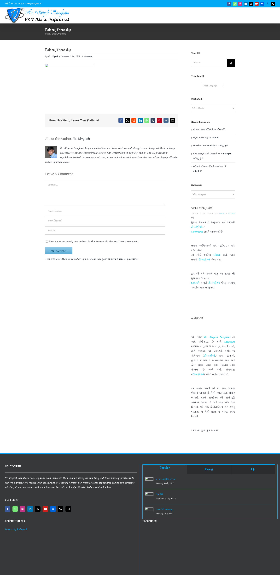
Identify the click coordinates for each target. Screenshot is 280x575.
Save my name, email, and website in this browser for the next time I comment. (93, 242)
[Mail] (68, 509)
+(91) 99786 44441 (14, 4)
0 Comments (87, 56)
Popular (165, 467)
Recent (208, 469)
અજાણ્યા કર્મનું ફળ (217, 146)
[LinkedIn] (30, 509)
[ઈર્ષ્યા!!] (149, 496)
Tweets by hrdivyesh (16, 530)
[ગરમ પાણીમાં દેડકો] (149, 481)
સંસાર (215, 138)
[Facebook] (7, 509)
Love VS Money (164, 509)
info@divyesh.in (34, 4)
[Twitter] (38, 509)
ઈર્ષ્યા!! (221, 130)
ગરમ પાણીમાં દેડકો (166, 479)
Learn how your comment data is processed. (114, 259)
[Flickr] (53, 509)
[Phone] (60, 509)
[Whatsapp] (15, 509)
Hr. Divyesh (53, 56)
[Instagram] (22, 509)
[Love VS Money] (149, 511)
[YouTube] (45, 509)
